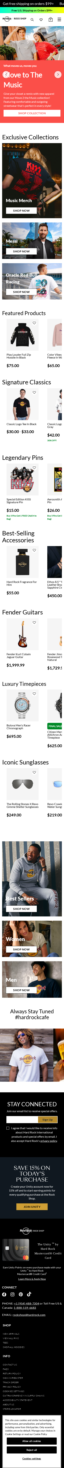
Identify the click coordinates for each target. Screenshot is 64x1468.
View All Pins (11, 1338)
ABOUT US (8, 1404)
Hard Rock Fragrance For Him (22, 583)
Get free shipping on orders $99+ (28, 3)
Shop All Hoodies (13, 1347)
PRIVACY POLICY (12, 1386)
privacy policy (48, 1140)
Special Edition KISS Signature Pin (19, 501)
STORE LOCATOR (12, 1409)
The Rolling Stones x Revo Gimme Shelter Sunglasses (23, 805)
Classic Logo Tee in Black (21, 424)
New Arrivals (11, 1334)
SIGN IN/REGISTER (13, 1378)
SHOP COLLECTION (32, 113)
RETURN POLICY (12, 1373)
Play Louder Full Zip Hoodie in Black (19, 356)
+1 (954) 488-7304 (26, 1303)
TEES (5, 1342)
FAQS (6, 1369)
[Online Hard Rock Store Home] (14, 19)
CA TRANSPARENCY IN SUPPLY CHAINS (23, 1395)
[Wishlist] (41, 19)
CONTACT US (10, 1364)
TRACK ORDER (11, 1382)
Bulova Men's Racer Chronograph (19, 727)
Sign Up (47, 1119)
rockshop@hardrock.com (29, 1314)
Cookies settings (13, 1391)
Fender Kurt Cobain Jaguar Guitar (19, 655)
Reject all (31, 1450)
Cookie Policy (40, 1434)
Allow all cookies (31, 1441)
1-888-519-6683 (25, 1307)
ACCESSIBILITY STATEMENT (18, 1400)
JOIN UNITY (32, 1206)
